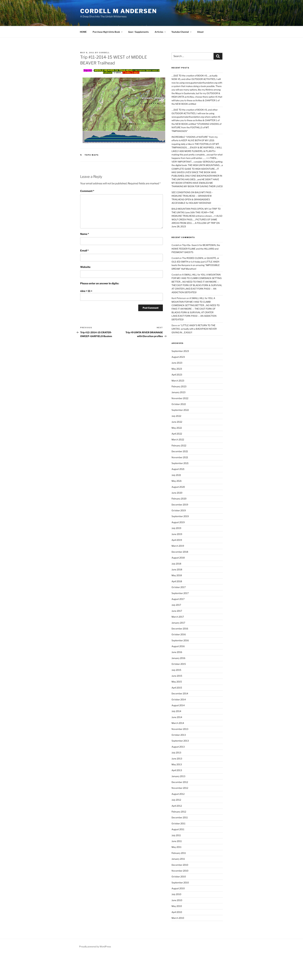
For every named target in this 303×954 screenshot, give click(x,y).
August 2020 (178, 487)
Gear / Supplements (138, 31)
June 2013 (177, 758)
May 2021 (177, 481)
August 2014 (178, 705)
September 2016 (180, 640)
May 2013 (177, 764)
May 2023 (177, 368)
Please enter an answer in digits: (99, 283)
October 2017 (179, 587)
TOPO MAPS (92, 155)
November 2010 (180, 870)
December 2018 (180, 551)
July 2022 (176, 416)
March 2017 (178, 616)
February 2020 (179, 498)
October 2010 (179, 876)
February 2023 (179, 386)
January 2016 (178, 658)
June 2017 (177, 611)
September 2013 (180, 740)
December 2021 (180, 451)
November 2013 (180, 729)
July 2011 (176, 835)
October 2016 (179, 634)
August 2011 (178, 829)
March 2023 (178, 380)
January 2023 (178, 392)
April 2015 (177, 687)
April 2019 (177, 540)
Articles (159, 31)
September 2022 (180, 410)
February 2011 (179, 853)
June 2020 (177, 492)
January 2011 (178, 858)
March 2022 (178, 439)
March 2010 (178, 918)
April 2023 (177, 374)
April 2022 (177, 433)
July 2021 (176, 475)
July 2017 (176, 605)
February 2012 (179, 811)
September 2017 (180, 593)
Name (84, 233)
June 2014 (177, 717)
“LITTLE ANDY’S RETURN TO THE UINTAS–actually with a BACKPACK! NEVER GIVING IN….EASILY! (194, 329)
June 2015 (177, 675)
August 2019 (178, 522)
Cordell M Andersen (118, 11)
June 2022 (177, 421)
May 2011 (176, 847)
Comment (87, 191)
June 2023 (177, 362)
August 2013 (178, 746)
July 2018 (176, 563)
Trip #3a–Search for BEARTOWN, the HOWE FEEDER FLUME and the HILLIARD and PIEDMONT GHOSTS (196, 249)
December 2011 (180, 817)
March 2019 (178, 545)
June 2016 (177, 652)
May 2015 (177, 681)
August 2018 (178, 557)
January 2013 (178, 776)
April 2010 (177, 912)
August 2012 (178, 794)
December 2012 (180, 782)
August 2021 (178, 469)
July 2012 (176, 799)
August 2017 (178, 599)
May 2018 (177, 575)
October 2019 (179, 510)
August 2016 (178, 646)
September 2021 (180, 463)
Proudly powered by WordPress (95, 946)
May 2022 (177, 427)
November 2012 (180, 788)
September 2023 (180, 351)
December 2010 (180, 864)
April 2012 (177, 805)
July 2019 (176, 528)
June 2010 (177, 900)
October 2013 (179, 735)
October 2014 (179, 699)
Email (84, 250)
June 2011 (177, 841)
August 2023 (178, 357)
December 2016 (180, 628)
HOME (83, 31)
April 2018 (177, 581)
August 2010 (178, 888)
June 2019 (177, 534)
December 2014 (180, 693)
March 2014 (178, 723)
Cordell (104, 52)
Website (85, 267)
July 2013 (176, 752)
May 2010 (177, 906)
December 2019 (180, 504)
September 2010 (180, 882)
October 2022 (179, 404)
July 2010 (176, 894)
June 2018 (177, 569)
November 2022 (180, 398)
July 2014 (176, 711)
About (200, 31)
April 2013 (177, 770)
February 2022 (179, 445)
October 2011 (178, 823)
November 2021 (180, 457)
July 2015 (176, 670)
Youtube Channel (180, 31)
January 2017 (178, 622)
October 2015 (179, 664)
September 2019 (180, 516)
